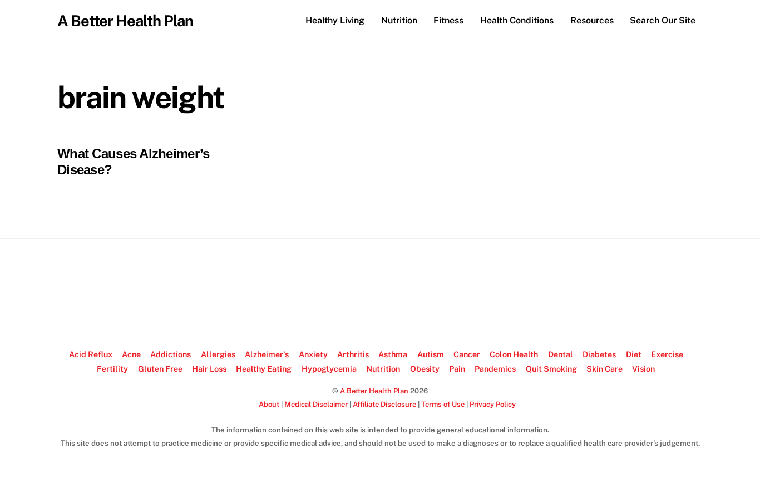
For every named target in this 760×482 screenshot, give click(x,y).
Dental (560, 354)
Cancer (466, 354)
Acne (131, 354)
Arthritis (353, 354)
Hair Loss (209, 368)
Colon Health (514, 354)
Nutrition (399, 20)
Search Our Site (662, 20)
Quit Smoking (551, 368)
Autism (430, 354)
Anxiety (313, 354)
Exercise (667, 354)
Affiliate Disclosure (384, 404)
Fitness (448, 20)
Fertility (112, 368)
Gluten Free (160, 368)
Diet (633, 354)
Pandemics (495, 368)
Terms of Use (443, 404)
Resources (592, 20)
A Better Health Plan (374, 391)
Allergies (218, 354)
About (269, 404)
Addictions (170, 354)
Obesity (425, 368)
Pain (457, 368)
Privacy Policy (493, 404)
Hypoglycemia (329, 368)
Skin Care (604, 368)
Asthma (392, 354)
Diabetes (599, 354)
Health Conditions (517, 20)
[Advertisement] (380, 294)
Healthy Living (334, 20)
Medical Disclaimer (316, 404)
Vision (643, 368)
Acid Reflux (90, 354)
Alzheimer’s (267, 354)
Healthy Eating (264, 368)
